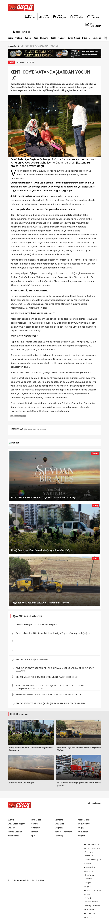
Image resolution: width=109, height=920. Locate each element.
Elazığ (11, 62)
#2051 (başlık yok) (92, 844)
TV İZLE (32, 16)
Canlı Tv (11, 827)
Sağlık (80, 827)
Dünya (11, 819)
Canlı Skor (59, 823)
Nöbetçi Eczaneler (63, 831)
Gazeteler (35, 827)
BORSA (46, 16)
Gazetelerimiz (90, 875)
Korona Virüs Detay (93, 890)
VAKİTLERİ (95, 16)
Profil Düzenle (90, 909)
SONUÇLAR (61, 16)
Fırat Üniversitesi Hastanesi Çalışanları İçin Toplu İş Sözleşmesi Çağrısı (51, 633)
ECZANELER (79, 16)
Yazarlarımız (13, 835)
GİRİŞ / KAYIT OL (22, 32)
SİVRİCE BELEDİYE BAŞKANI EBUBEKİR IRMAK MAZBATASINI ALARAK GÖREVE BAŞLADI (53, 669)
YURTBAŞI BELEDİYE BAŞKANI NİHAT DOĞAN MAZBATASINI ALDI (46, 694)
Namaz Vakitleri (15, 831)
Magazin (58, 827)
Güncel (34, 823)
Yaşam (81, 835)
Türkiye (95, 453)
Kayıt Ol (88, 886)
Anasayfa (89, 852)
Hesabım (89, 879)
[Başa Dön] (104, 915)
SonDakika (83, 831)
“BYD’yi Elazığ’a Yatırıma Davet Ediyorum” (36, 624)
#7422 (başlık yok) (92, 848)
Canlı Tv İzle (90, 867)
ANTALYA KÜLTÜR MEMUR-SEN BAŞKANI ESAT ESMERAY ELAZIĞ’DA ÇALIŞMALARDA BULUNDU (48, 687)
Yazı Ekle (88, 917)
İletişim (88, 883)
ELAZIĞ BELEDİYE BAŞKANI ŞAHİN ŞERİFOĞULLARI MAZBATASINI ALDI (48, 703)
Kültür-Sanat (84, 823)
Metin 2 (88, 898)
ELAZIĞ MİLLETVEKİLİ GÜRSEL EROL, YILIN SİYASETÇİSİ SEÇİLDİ (45, 677)
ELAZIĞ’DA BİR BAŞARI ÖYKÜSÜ (30, 659)
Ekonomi (59, 819)
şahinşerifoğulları (18, 416)
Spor (33, 835)
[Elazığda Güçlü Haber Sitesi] (21, 10)
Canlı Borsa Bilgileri (16, 823)
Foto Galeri (36, 819)
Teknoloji (59, 835)
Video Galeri (83, 819)
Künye (87, 894)
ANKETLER (89, 856)
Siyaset (34, 831)
